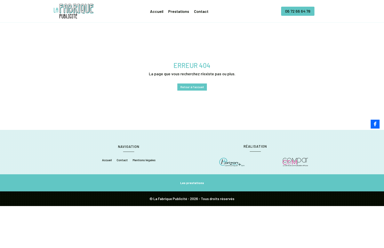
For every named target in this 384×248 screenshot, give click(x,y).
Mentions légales (144, 160)
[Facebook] (375, 124)
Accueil (156, 12)
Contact (201, 12)
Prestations (178, 12)
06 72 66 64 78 (297, 11)
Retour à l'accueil (192, 87)
